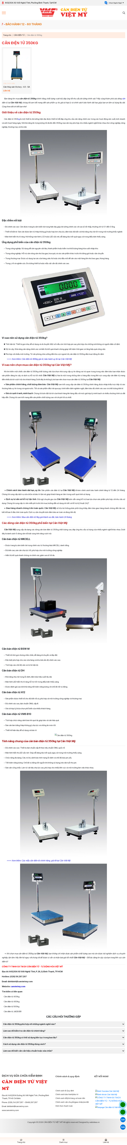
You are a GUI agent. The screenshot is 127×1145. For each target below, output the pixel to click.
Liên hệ (106, 1142)
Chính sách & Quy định (64, 1090)
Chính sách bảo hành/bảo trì (66, 1094)
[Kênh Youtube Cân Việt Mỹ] (107, 1091)
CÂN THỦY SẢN (9, 84)
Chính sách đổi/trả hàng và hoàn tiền (70, 1098)
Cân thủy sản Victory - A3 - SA (16, 87)
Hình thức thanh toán (64, 1106)
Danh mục (63, 1142)
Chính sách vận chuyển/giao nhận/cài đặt (72, 1102)
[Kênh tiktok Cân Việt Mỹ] (106, 1094)
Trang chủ (21, 1142)
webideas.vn (94, 1122)
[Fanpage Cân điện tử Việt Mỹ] (108, 1107)
